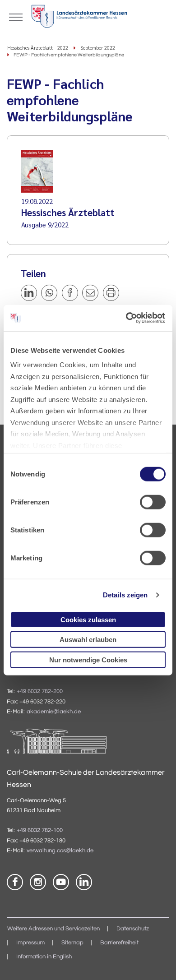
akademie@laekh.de (54, 712)
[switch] (153, 502)
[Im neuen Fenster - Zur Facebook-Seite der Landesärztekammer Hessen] (15, 882)
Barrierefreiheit (119, 943)
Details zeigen (125, 595)
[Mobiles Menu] (16, 16)
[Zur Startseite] (79, 18)
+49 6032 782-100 (40, 830)
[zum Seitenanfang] (158, 962)
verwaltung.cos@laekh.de (60, 851)
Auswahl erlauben (88, 639)
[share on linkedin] (29, 292)
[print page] (111, 292)
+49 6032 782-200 (40, 691)
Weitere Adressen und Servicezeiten (53, 929)
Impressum (30, 943)
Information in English (44, 957)
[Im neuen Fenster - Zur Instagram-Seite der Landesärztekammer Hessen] (38, 882)
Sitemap (72, 943)
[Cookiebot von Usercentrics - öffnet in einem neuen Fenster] (127, 318)
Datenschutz (132, 929)
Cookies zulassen (88, 619)
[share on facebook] (70, 292)
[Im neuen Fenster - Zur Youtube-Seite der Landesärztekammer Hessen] (61, 882)
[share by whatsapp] (49, 292)
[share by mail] (90, 292)
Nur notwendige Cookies (88, 659)
